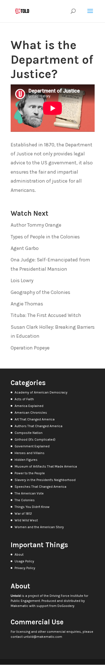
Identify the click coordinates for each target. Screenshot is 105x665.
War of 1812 (23, 514)
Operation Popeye (30, 348)
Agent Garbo (25, 248)
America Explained (29, 406)
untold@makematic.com (43, 637)
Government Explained (32, 446)
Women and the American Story (39, 527)
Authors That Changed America (38, 426)
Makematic (19, 606)
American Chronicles (31, 413)
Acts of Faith (24, 399)
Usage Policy (24, 561)
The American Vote (29, 493)
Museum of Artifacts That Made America (46, 466)
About (19, 554)
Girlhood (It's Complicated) (35, 439)
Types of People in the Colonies (45, 237)
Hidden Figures (26, 460)
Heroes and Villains (30, 453)
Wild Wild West (26, 520)
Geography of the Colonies (40, 292)
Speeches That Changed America (40, 487)
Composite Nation (29, 433)
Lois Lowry (22, 280)
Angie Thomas (27, 304)
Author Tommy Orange (36, 225)
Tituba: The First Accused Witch (46, 315)
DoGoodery (65, 606)
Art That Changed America (35, 419)
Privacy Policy (25, 568)
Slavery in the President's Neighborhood (45, 480)
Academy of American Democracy (41, 392)
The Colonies (25, 500)
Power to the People (30, 473)
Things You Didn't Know (32, 507)
